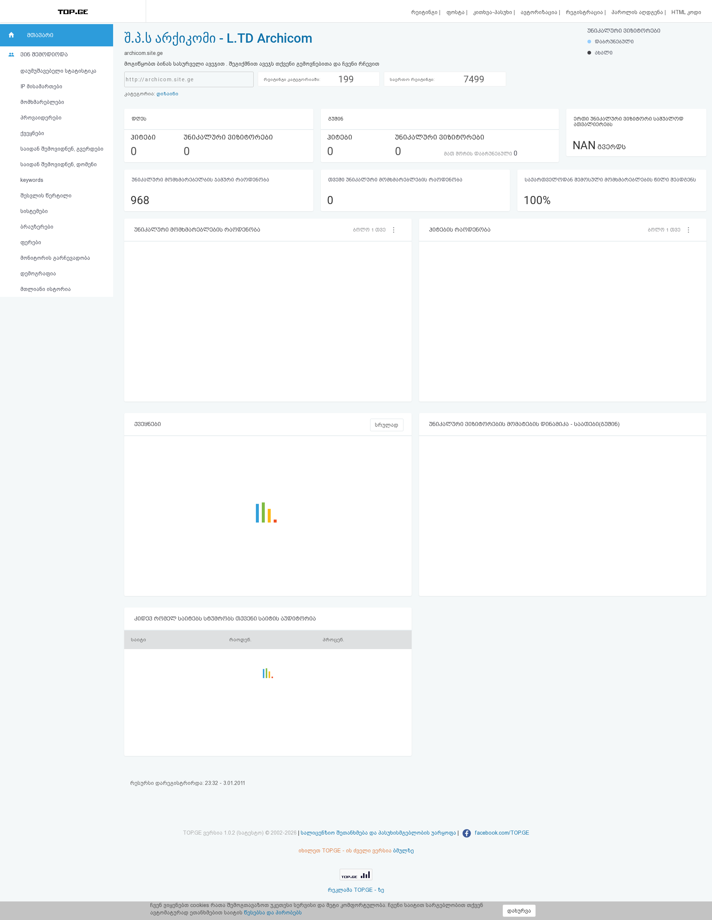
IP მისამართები (41, 86)
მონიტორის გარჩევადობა (55, 258)
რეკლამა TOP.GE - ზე (356, 890)
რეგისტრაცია (585, 12)
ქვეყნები (32, 133)
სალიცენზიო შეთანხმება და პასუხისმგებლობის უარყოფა (378, 833)
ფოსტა (456, 12)
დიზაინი (167, 93)
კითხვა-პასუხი (493, 12)
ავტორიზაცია (540, 12)
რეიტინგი (425, 12)
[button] (371, 229)
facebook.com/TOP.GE (501, 833)
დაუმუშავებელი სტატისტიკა (58, 71)
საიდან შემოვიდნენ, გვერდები (61, 149)
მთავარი (40, 35)
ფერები (30, 242)
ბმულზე (403, 851)
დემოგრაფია (38, 273)
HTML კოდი (686, 12)
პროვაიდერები (41, 118)
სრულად (386, 425)
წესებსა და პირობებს (273, 913)
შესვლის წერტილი (46, 196)
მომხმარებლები (42, 102)
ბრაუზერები (36, 227)
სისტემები (34, 211)
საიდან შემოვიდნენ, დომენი (58, 164)
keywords (31, 180)
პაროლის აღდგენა (638, 12)
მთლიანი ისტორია (45, 289)
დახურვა (519, 911)
